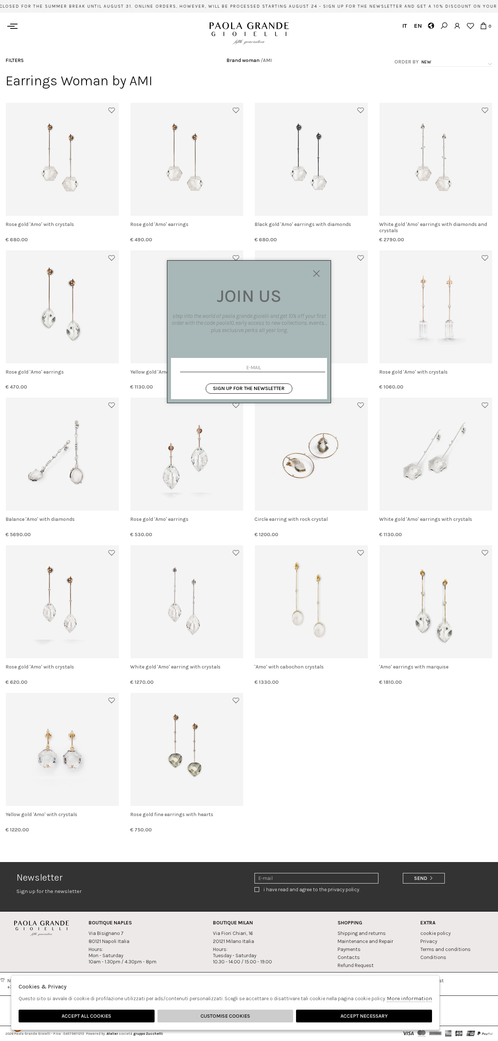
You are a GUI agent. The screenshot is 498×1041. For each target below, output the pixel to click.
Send (421, 878)
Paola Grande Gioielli (249, 33)
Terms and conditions (445, 949)
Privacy (428, 941)
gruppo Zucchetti (148, 1034)
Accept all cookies (86, 1016)
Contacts (349, 957)
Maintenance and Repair (365, 941)
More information (409, 998)
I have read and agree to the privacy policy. (312, 889)
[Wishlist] (470, 26)
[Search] (444, 26)
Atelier (112, 1034)
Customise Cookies (225, 1016)
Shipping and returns (362, 933)
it (404, 25)
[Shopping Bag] (483, 26)
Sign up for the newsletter (249, 388)
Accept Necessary (364, 1016)
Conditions (433, 957)
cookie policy (435, 933)
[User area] (457, 26)
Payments (349, 949)
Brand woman (243, 60)
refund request (356, 965)
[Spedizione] (431, 26)
